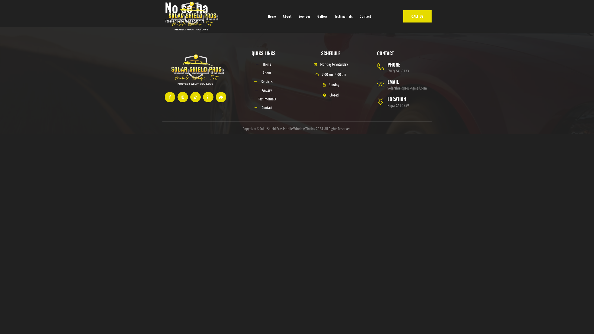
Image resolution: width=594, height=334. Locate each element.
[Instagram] (183, 97)
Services (305, 16)
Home (272, 16)
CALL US (417, 16)
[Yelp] (208, 97)
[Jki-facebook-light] (170, 97)
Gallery (322, 16)
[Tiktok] (195, 97)
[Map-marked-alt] (221, 97)
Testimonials (344, 16)
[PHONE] (380, 66)
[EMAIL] (380, 83)
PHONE (393, 64)
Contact (365, 16)
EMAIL (393, 81)
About (287, 16)
